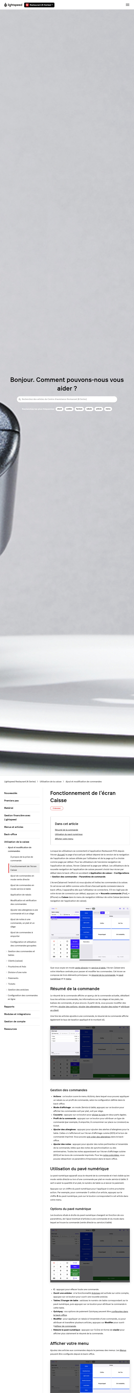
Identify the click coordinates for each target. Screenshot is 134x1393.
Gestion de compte (14, 1021)
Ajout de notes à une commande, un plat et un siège (22, 923)
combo (69, 409)
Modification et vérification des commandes (23, 902)
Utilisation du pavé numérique (69, 834)
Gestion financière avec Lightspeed (17, 817)
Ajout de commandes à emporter (21, 934)
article (99, 409)
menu (108, 409)
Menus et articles (13, 827)
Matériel (8, 808)
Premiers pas (11, 801)
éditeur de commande (65, 1326)
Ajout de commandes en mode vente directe (22, 878)
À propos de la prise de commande (21, 859)
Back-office (10, 834)
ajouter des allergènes (89, 1007)
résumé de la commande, (103, 975)
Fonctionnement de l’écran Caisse (23, 868)
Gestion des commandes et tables (21, 953)
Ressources (10, 1029)
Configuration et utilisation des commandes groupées (23, 944)
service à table (98, 968)
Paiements (13, 978)
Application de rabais (20, 895)
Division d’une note (17, 972)
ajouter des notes (109, 1007)
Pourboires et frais (17, 967)
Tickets (11, 984)
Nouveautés (10, 793)
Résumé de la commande (66, 830)
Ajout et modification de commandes (84, 782)
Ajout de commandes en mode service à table (22, 887)
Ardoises (96, 1293)
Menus (123, 1350)
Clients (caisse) (15, 961)
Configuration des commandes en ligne (23, 997)
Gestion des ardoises (18, 990)
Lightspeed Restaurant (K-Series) (20, 782)
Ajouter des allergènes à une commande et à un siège (24, 912)
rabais (89, 409)
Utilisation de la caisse (51, 782)
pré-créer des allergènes (98, 1137)
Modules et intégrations (17, 1014)
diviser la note (99, 1115)
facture (79, 409)
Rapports (9, 1007)
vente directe (81, 968)
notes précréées (111, 1155)
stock (59, 409)
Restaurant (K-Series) (40, 5)
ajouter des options (67, 1007)
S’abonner (57, 808)
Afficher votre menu (64, 839)
